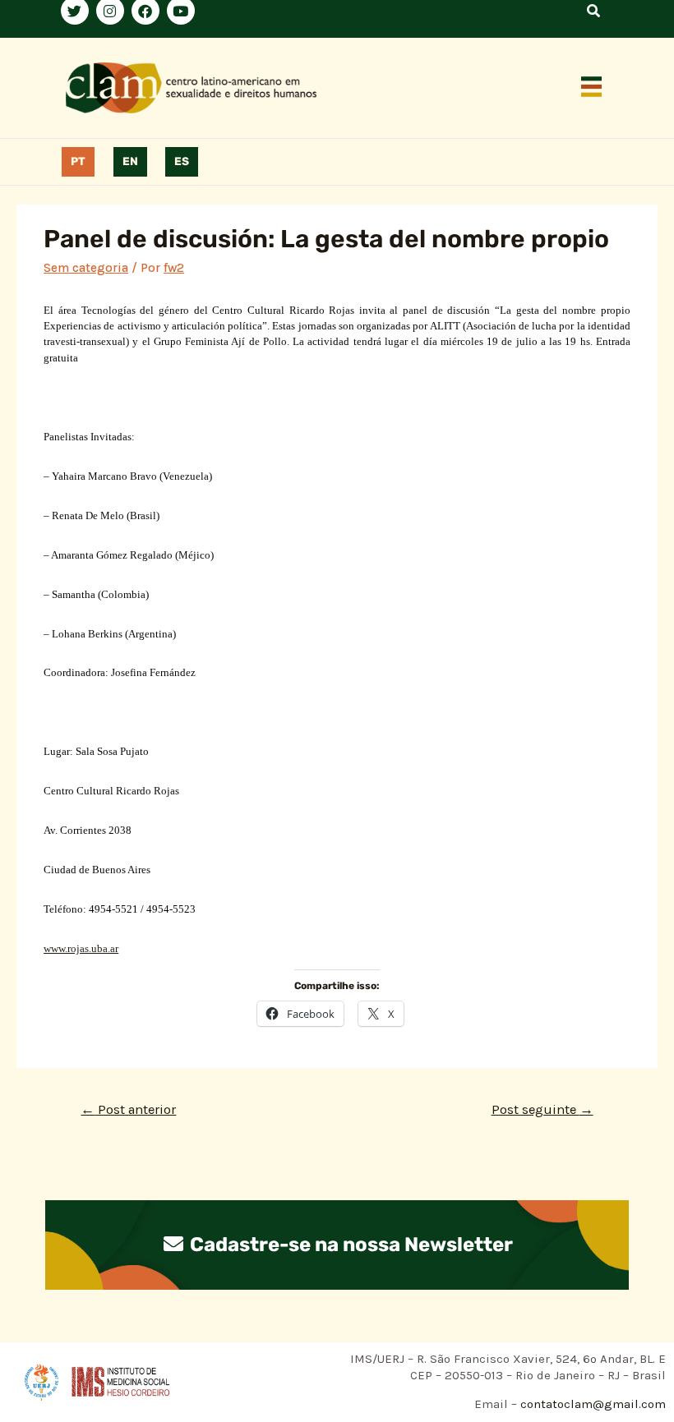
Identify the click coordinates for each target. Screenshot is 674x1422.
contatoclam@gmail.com (591, 1404)
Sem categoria (86, 267)
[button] (591, 88)
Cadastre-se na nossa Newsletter (349, 1244)
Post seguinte (542, 1109)
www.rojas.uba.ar (81, 948)
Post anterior (128, 1109)
